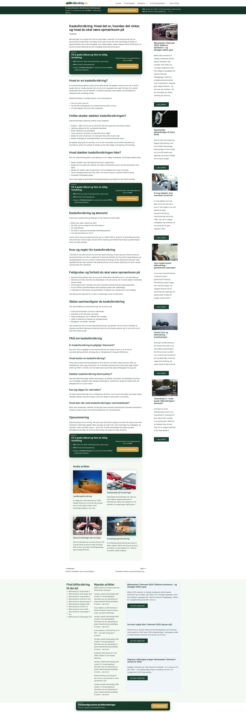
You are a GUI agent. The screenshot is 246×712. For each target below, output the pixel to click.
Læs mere (105, 604)
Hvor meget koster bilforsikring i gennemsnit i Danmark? (165, 265)
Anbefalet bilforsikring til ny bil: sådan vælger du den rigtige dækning (105, 655)
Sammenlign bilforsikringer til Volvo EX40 (164, 132)
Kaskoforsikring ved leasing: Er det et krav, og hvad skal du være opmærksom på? (106, 678)
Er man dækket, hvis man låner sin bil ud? (163, 194)
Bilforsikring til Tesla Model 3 (79, 596)
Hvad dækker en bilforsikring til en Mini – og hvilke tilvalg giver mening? (106, 632)
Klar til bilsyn (174, 3)
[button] (146, 3)
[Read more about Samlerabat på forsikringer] (121, 480)
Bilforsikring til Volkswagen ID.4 (80, 594)
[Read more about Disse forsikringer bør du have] (87, 526)
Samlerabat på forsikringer (119, 492)
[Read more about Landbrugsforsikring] (87, 482)
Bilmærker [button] (141, 3)
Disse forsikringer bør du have (87, 538)
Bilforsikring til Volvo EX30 (78, 609)
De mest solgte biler (137, 606)
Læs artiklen (161, 104)
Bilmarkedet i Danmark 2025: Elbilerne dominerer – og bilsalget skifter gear (164, 46)
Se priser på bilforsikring (128, 66)
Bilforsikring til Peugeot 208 (79, 604)
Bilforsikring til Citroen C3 (78, 607)
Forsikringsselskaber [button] (157, 3)
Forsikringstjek (129, 3)
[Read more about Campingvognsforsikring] (121, 526)
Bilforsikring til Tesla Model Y (79, 591)
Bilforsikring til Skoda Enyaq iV (80, 602)
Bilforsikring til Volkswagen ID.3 (80, 617)
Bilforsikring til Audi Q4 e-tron (80, 599)
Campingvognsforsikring (118, 539)
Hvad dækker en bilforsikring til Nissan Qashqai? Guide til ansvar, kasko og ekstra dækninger (106, 610)
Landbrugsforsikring (82, 496)
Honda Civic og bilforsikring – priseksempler (161, 334)
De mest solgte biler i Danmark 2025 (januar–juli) (149, 624)
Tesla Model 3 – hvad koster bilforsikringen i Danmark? (164, 401)
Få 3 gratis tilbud (159, 706)
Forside (118, 3)
